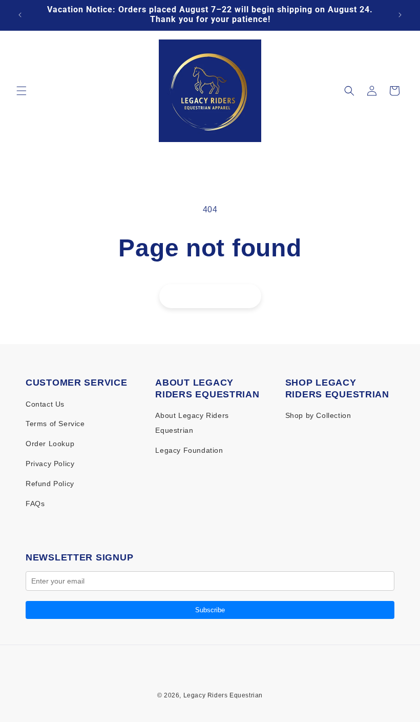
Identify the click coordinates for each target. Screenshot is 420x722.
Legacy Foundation (189, 450)
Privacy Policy (50, 463)
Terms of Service (55, 423)
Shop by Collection (318, 415)
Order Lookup (50, 443)
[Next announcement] (400, 15)
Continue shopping (210, 295)
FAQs (35, 503)
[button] (21, 90)
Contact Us (45, 404)
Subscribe (210, 610)
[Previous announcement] (20, 15)
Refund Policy (50, 483)
